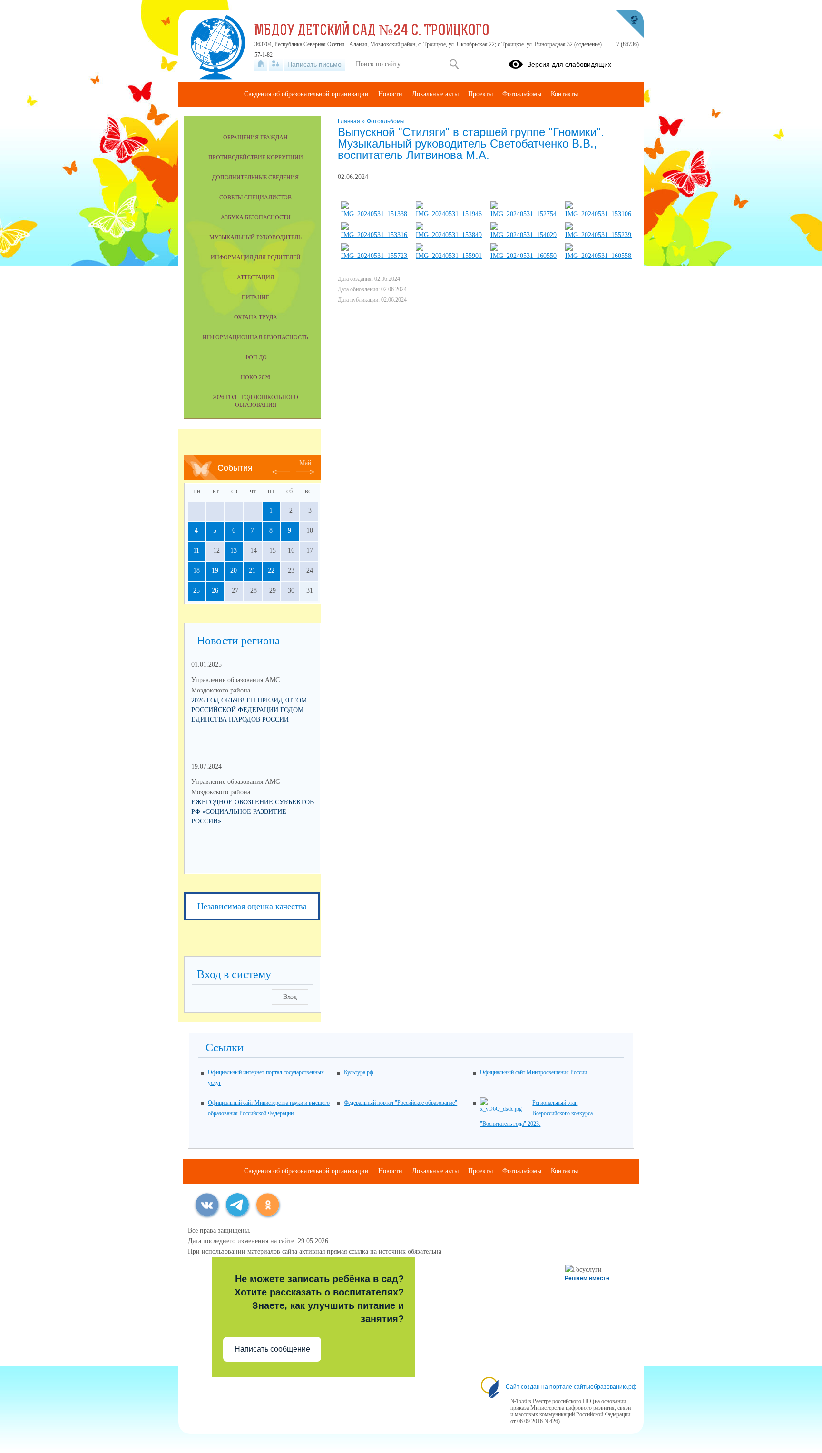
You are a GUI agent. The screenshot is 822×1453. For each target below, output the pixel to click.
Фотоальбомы (386, 121)
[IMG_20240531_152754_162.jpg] (523, 213)
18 (196, 570)
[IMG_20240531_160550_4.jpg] (523, 255)
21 (252, 570)
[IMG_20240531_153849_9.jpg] (449, 234)
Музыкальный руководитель (255, 237)
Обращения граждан (255, 137)
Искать (454, 64)
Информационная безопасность (255, 337)
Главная (350, 121)
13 (233, 550)
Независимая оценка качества (252, 906)
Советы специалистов (255, 197)
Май (305, 462)
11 (196, 550)
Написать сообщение (272, 1349)
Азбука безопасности (256, 217)
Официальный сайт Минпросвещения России (533, 1072)
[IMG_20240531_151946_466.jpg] (449, 213)
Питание (255, 297)
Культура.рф (358, 1072)
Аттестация (255, 277)
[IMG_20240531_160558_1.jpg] (598, 255)
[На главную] (260, 64)
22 (271, 570)
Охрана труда (255, 317)
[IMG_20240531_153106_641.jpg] (598, 213)
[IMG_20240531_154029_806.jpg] (523, 234)
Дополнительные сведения (255, 177)
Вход (290, 996)
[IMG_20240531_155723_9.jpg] (374, 255)
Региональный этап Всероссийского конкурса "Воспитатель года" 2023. (536, 1113)
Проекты (480, 94)
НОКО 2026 (255, 377)
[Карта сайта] (276, 64)
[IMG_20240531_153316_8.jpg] (374, 234)
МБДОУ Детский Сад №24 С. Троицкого (371, 31)
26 (215, 590)
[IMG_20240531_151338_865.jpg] (374, 213)
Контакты (564, 94)
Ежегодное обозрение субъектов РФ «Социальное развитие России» (252, 812)
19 (215, 570)
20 (233, 570)
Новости (390, 94)
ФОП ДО (256, 357)
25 (196, 590)
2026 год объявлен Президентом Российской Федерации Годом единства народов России (249, 710)
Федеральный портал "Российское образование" (400, 1102)
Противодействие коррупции (255, 157)
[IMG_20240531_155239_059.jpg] (598, 234)
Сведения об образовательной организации (306, 94)
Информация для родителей (256, 257)
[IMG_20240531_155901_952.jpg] (449, 255)
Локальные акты (435, 94)
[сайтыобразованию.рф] (629, 24)
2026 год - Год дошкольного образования (255, 401)
